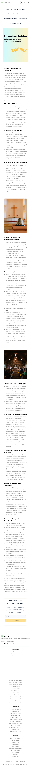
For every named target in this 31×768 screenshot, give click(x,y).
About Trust (15, 662)
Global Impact (23, 18)
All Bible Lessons (15, 740)
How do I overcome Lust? (15, 727)
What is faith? (15, 729)
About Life (15, 666)
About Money (15, 660)
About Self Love (15, 674)
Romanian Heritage (15, 23)
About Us (9, 9)
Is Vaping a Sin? (15, 692)
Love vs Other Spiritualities (15, 719)
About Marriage (15, 656)
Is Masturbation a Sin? (15, 731)
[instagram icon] (5, 643)
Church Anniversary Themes (15, 684)
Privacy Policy (9, 761)
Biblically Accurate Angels (15, 682)
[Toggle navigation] (28, 2)
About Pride (15, 664)
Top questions (15, 706)
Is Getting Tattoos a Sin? (15, 709)
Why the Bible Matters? (10, 18)
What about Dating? (15, 725)
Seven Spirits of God (15, 694)
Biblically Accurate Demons (15, 680)
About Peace (15, 670)
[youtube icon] (13, 643)
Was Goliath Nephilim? (15, 696)
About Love (15, 651)
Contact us (15, 754)
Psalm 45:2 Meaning (15, 688)
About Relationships (15, 654)
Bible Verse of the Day (15, 738)
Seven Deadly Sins (15, 690)
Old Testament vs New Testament (15, 702)
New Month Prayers (15, 686)
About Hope (15, 668)
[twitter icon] (10, 643)
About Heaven (15, 672)
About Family (15, 658)
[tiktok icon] (7, 643)
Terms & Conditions (20, 761)
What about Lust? (15, 711)
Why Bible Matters (15, 750)
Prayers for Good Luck (15, 698)
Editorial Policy (15, 756)
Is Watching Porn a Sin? (15, 721)
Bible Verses (15, 649)
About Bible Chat (15, 752)
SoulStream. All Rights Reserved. (20, 764)
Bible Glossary (15, 746)
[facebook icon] (2, 643)
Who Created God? (15, 715)
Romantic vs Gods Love (15, 717)
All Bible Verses (15, 742)
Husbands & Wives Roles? (15, 723)
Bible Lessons (15, 678)
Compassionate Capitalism (15, 14)
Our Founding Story (19, 9)
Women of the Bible (15, 700)
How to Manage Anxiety (15, 713)
